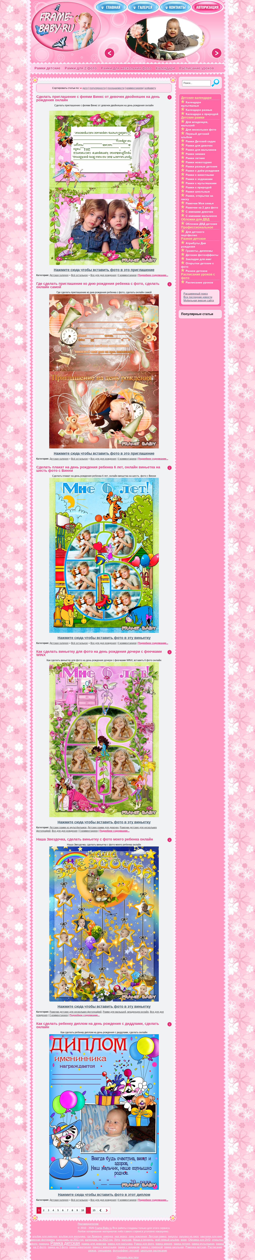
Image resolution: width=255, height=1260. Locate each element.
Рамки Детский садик (201, 141)
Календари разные (199, 109)
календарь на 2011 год (69, 1239)
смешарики (104, 1250)
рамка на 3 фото (58, 1247)
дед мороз (121, 1236)
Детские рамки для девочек (103, 827)
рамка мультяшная (203, 1243)
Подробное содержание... (153, 275)
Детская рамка (157, 1236)
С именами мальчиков (201, 215)
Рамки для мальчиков (201, 149)
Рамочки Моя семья (200, 203)
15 (94, 1210)
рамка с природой (152, 1247)
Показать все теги (127, 1257)
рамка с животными (104, 1247)
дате (85, 88)
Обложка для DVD (199, 1239)
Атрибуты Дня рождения (193, 245)
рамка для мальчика (120, 1243)
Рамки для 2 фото (81, 68)
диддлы (173, 1236)
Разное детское (196, 270)
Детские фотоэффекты (202, 255)
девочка (108, 1236)
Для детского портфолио (192, 233)
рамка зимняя (164, 1243)
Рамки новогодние (199, 162)
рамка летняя (182, 1243)
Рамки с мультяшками (201, 183)
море (184, 1239)
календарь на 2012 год (99, 1239)
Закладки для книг (199, 259)
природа (44, 1243)
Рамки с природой (199, 187)
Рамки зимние (195, 153)
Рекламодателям (88, 1223)
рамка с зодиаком (128, 1247)
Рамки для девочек (199, 145)
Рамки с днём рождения (202, 170)
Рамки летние (195, 158)
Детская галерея (59, 275)
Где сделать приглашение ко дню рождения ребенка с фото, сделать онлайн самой (97, 285)
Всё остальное (79, 275)
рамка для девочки (93, 1243)
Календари (165, 68)
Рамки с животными (200, 174)
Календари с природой (202, 114)
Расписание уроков (196, 68)
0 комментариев (127, 275)
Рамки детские (47, 68)
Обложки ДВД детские (201, 223)
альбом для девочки (44, 1236)
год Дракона (94, 1236)
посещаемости (116, 88)
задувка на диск (189, 1236)
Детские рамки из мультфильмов (68, 827)
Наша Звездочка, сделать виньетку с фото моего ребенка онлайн (94, 839)
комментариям (134, 88)
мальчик (126, 1239)
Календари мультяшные (191, 104)
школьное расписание (153, 1250)
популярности (98, 88)
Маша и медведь (143, 1239)
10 (82, 1210)
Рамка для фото (144, 1243)
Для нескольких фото (201, 129)
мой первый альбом (167, 1239)
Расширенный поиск (195, 293)
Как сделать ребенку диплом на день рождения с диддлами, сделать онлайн (97, 1025)
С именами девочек (199, 211)
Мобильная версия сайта (198, 300)
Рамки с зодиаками (199, 179)
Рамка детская (65, 1243)
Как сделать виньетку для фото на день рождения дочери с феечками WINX (99, 653)
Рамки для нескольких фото (126, 68)
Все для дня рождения (103, 275)
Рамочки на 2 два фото (202, 207)
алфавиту (150, 88)
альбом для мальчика (72, 1236)
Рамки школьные (198, 191)
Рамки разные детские (201, 166)
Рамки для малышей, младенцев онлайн (126, 1011)
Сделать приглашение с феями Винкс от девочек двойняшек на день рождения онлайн (98, 98)
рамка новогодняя (80, 1247)
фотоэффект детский (126, 1250)
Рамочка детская (195, 1247)
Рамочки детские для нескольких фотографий (76, 1011)
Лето (117, 1239)
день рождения (138, 1236)
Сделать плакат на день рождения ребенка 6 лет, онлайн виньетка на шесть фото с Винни (98, 469)
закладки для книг (211, 1236)
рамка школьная (174, 1247)
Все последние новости (197, 297)
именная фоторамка (42, 1239)
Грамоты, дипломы (199, 250)
